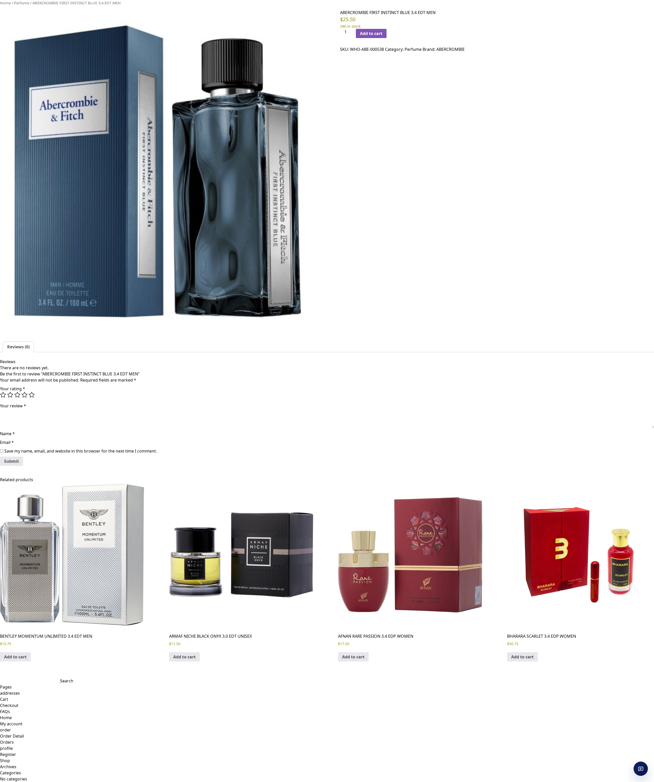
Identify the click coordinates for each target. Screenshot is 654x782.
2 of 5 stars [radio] (10, 395)
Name (7, 433)
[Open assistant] (641, 769)
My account (11, 724)
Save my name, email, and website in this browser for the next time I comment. (80, 451)
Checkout (9, 705)
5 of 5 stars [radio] (32, 395)
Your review (13, 406)
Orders (7, 742)
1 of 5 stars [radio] (3, 395)
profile (6, 748)
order (5, 730)
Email (7, 442)
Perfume (21, 2)
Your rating (12, 389)
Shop (5, 760)
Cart (4, 699)
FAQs (5, 711)
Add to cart (371, 33)
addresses (10, 693)
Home (5, 2)
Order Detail (12, 736)
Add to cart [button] (15, 657)
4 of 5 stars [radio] (24, 395)
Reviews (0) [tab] (18, 347)
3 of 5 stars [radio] (17, 395)
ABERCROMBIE (450, 49)
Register (8, 754)
